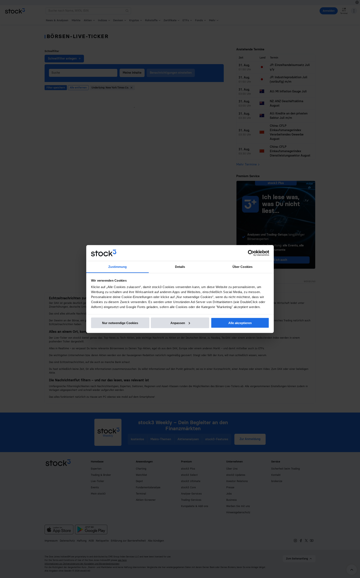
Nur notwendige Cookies (120, 322)
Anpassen (177, 322)
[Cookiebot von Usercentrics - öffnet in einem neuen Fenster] (251, 253)
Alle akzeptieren (240, 322)
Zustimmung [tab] (117, 266)
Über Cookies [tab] (242, 266)
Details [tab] (180, 266)
